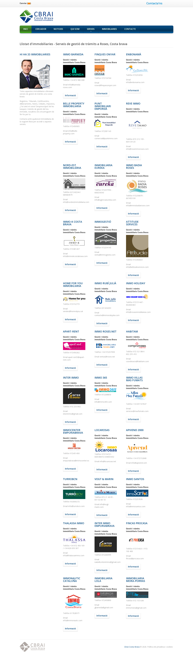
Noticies (58, 29)
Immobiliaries (109, 29)
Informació (70, 95)
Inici (25, 29)
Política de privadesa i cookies (160, 647)
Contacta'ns (154, 3)
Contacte (130, 29)
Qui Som (75, 29)
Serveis (91, 29)
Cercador (40, 29)
